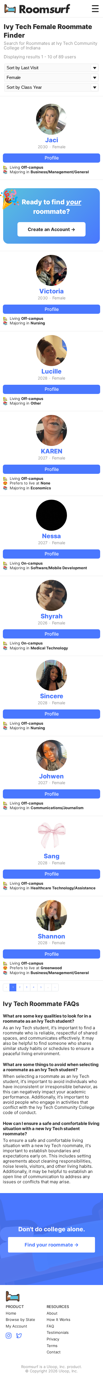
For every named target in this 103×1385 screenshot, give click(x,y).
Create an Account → (51, 229)
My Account (16, 1326)
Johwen (51, 776)
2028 (42, 378)
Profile (52, 158)
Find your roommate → (52, 1245)
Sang (52, 856)
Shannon (51, 936)
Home (11, 1313)
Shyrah (52, 616)
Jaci (51, 140)
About (52, 1313)
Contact (54, 1352)
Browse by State (20, 1319)
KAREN (51, 451)
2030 (43, 147)
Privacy (53, 1339)
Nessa (51, 536)
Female (59, 147)
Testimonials (58, 1332)
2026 (42, 623)
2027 (42, 458)
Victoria (51, 291)
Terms (52, 1346)
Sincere (51, 696)
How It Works (58, 1319)
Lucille (51, 371)
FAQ (50, 1326)
